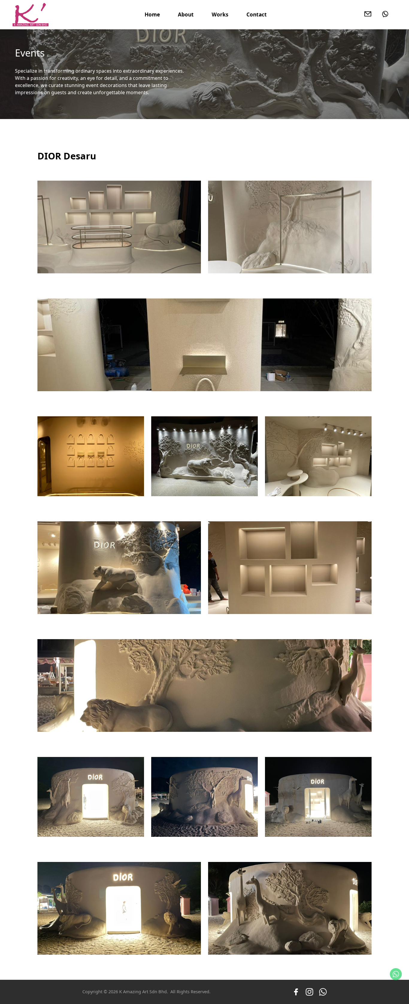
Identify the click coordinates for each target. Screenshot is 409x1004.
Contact (256, 14)
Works (220, 14)
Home (152, 14)
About (186, 14)
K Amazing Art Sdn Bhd (143, 991)
